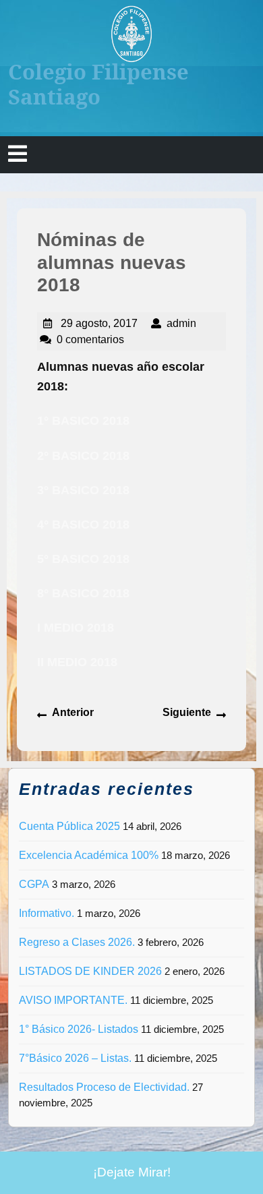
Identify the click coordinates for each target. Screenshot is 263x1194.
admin (181, 323)
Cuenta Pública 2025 (69, 826)
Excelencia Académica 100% (88, 855)
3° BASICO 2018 (83, 490)
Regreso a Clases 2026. (77, 942)
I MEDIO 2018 (75, 627)
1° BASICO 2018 (83, 420)
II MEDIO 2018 (77, 662)
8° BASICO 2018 (83, 593)
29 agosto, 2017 (99, 323)
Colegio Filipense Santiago (98, 84)
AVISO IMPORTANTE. (73, 1000)
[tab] (17, 155)
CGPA (34, 884)
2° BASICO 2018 (83, 455)
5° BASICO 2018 (83, 559)
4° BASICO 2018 (83, 524)
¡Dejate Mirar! (132, 1172)
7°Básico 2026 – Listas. (75, 1058)
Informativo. (46, 913)
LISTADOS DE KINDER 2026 (90, 971)
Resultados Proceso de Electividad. (104, 1087)
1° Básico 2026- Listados (78, 1029)
